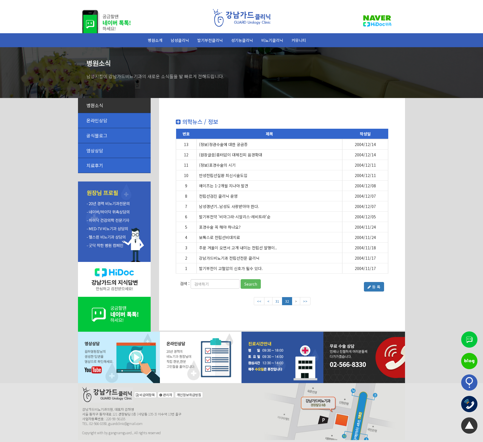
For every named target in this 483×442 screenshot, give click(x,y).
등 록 (375, 287)
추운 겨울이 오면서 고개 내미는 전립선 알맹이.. (238, 247)
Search (250, 284)
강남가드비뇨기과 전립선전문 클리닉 (229, 258)
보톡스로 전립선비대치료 (219, 237)
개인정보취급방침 (189, 394)
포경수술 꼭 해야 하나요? (220, 227)
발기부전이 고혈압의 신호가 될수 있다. (231, 268)
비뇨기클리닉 (272, 40)
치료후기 (94, 165)
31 (277, 301)
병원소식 (94, 105)
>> (305, 301)
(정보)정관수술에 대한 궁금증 (223, 144)
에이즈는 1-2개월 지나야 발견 (223, 185)
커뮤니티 (299, 40)
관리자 (167, 394)
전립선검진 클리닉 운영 (218, 196)
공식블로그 (96, 135)
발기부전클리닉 (210, 40)
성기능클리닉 (242, 40)
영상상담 (94, 150)
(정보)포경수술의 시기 (217, 165)
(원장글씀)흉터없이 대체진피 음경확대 (230, 154)
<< (259, 301)
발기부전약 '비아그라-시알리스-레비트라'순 (235, 216)
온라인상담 (96, 120)
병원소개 (155, 40)
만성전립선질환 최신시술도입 (223, 175)
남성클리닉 (180, 40)
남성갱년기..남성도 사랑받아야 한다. (229, 206)
